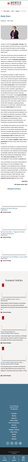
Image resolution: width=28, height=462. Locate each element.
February (18, 11)
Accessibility (14, 453)
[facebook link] (7, 443)
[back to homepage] (1, 11)
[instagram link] (16, 443)
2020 (12, 11)
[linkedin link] (12, 443)
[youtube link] (20, 443)
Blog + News (6, 11)
